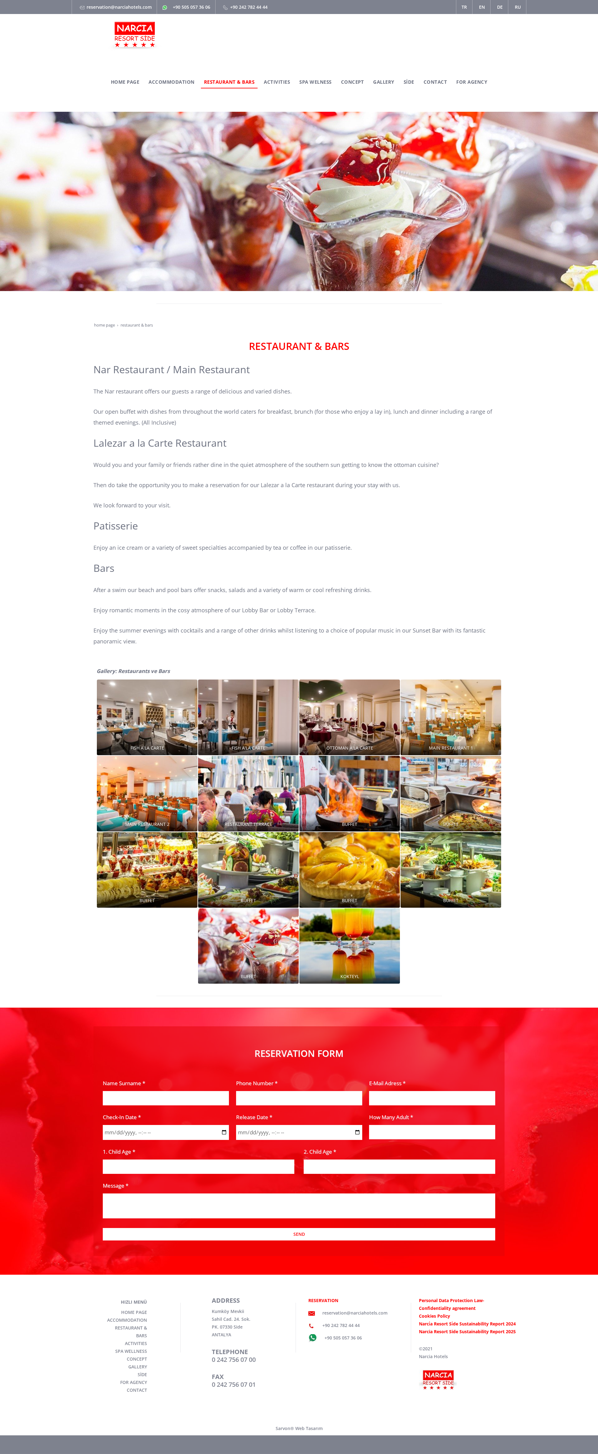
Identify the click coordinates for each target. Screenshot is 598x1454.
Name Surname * (124, 1083)
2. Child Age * (320, 1151)
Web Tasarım (309, 1428)
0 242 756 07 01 (234, 1384)
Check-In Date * (122, 1117)
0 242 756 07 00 (234, 1359)
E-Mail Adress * (387, 1083)
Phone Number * (257, 1083)
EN (482, 7)
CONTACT (137, 1390)
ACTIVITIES (136, 1343)
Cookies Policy (434, 1316)
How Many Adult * (391, 1117)
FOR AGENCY (133, 1382)
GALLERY (137, 1367)
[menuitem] (125, 82)
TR (464, 7)
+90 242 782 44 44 (249, 7)
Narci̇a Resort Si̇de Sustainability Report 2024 (467, 1324)
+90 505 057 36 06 (191, 7)
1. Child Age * (119, 1151)
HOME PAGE (134, 1312)
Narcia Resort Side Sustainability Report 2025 (467, 1331)
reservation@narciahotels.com (119, 7)
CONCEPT (137, 1359)
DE (500, 7)
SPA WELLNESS (131, 1351)
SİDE (142, 1374)
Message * (115, 1185)
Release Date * (254, 1117)
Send (299, 1234)
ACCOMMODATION (127, 1320)
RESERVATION (323, 1300)
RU (518, 7)
